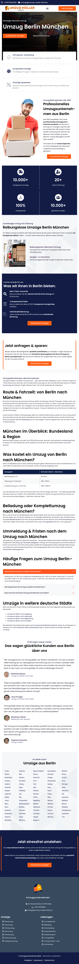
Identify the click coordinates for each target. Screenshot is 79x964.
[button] (47, 8)
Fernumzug (7, 385)
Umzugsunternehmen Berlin (30, 956)
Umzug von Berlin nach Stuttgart (19, 621)
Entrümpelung (66, 519)
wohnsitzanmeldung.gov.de (13, 549)
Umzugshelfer (48, 522)
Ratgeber (28, 960)
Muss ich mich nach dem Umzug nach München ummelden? (27, 593)
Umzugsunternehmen (38, 897)
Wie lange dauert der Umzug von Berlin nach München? (25, 587)
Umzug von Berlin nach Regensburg (20, 619)
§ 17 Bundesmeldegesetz (30, 543)
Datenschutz (50, 960)
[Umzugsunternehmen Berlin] (20, 8)
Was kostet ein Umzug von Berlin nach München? (23, 572)
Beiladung (25, 420)
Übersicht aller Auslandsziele (28, 627)
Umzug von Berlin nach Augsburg (19, 614)
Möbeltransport (16, 519)
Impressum (38, 960)
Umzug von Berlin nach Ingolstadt (19, 616)
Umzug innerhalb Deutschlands (45, 625)
